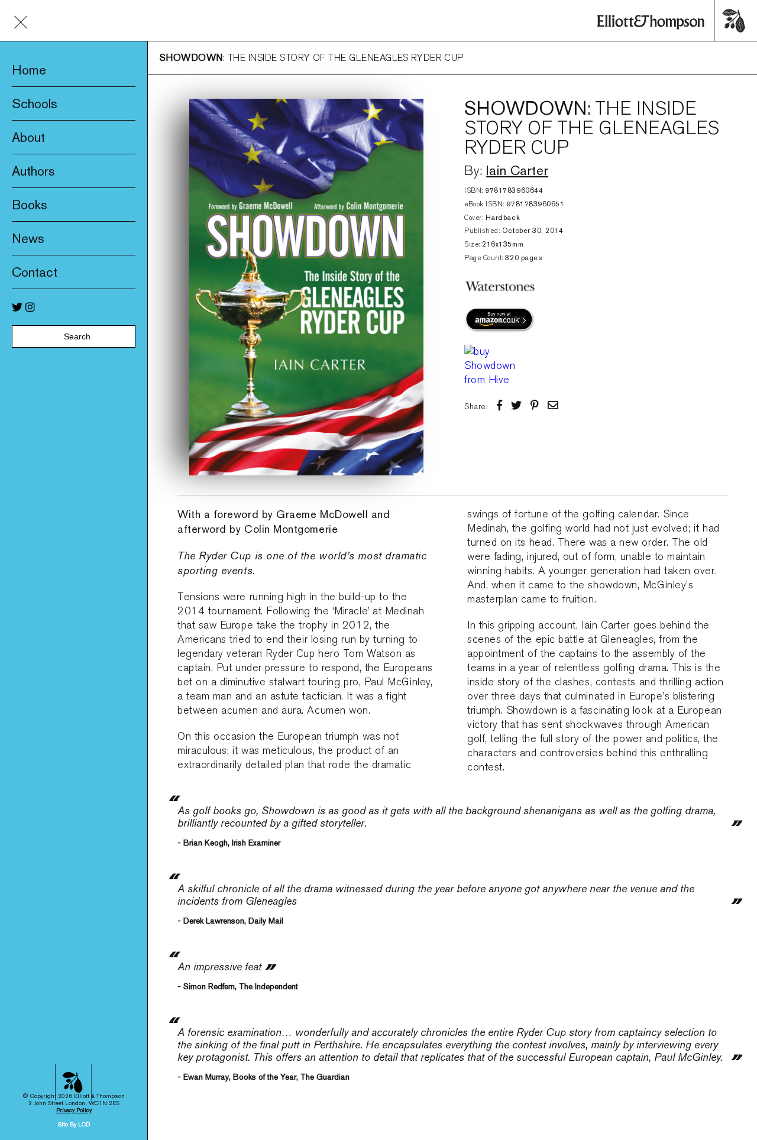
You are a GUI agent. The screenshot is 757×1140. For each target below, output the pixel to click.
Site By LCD (74, 1124)
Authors (33, 171)
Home (29, 69)
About (28, 137)
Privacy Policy (74, 1110)
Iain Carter (517, 170)
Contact (34, 272)
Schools (34, 103)
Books (29, 204)
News (28, 238)
